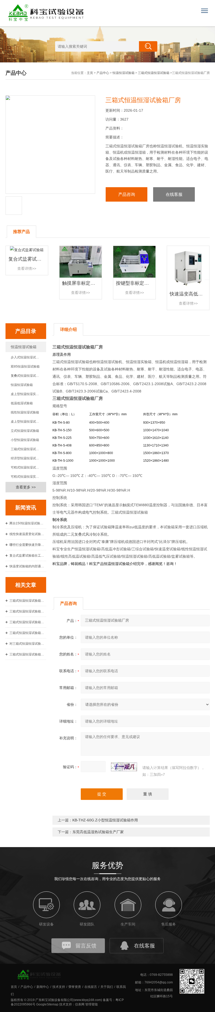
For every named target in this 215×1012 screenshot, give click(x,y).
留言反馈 (86, 946)
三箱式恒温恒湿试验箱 (153, 73)
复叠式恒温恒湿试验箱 (26, 376)
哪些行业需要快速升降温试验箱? (27, 545)
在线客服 (174, 194)
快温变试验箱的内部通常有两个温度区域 (27, 566)
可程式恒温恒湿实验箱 (26, 476)
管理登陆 (91, 1004)
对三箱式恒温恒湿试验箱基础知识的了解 (27, 643)
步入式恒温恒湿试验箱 (26, 357)
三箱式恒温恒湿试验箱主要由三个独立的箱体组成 (27, 611)
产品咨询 (126, 194)
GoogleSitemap (47, 1004)
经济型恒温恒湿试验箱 (26, 458)
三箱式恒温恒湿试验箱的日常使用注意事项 (27, 600)
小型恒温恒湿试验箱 (25, 440)
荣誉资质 (74, 987)
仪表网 (79, 1004)
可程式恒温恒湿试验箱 (26, 467)
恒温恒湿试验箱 (123, 73)
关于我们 (106, 987)
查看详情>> (26, 268)
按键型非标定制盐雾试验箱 (144, 283)
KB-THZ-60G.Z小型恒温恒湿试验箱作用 (105, 820)
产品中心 (102, 73)
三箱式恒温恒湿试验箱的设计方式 (27, 654)
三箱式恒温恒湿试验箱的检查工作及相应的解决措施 (27, 633)
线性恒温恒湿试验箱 (25, 412)
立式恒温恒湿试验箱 (25, 431)
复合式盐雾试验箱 (27, 259)
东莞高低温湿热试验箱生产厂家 (98, 832)
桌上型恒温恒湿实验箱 (26, 394)
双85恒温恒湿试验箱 (25, 366)
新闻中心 (42, 987)
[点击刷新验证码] (124, 766)
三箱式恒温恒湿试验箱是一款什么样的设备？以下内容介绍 (27, 622)
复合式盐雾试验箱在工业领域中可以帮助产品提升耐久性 (27, 555)
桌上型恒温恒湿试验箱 (26, 421)
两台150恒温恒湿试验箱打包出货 (27, 523)
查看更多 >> (26, 487)
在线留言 (90, 987)
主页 (90, 73)
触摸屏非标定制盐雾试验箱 (90, 283)
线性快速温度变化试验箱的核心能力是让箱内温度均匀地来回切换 (27, 534)
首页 (14, 987)
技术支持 (58, 987)
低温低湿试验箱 (22, 403)
